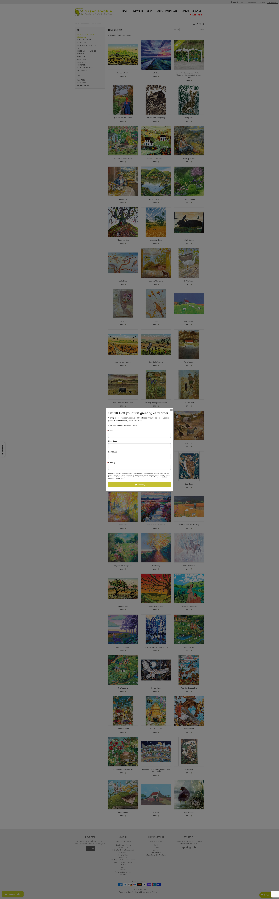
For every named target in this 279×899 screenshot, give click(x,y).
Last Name (112, 452)
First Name (112, 441)
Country (111, 462)
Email (110, 430)
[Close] (171, 410)
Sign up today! (139, 484)
